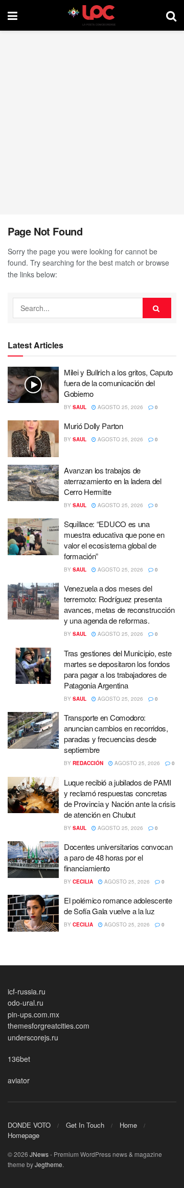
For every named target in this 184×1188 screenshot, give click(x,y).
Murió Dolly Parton (93, 425)
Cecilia (83, 881)
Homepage (23, 1135)
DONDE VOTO (29, 1125)
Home (128, 1125)
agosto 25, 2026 (119, 407)
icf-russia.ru (26, 991)
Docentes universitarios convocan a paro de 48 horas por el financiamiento (118, 857)
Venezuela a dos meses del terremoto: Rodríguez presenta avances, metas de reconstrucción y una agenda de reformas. (119, 604)
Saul (79, 407)
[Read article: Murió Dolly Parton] (33, 438)
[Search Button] (171, 15)
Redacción (88, 763)
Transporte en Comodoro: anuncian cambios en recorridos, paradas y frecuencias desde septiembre (116, 733)
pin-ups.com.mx (33, 1014)
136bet (19, 1059)
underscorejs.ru (33, 1037)
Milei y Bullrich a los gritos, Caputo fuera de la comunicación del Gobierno (118, 383)
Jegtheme (48, 1164)
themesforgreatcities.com (48, 1025)
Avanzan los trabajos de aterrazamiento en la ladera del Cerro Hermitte (113, 481)
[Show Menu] (12, 15)
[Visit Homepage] (92, 15)
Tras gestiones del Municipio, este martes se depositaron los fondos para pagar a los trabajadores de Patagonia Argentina (118, 669)
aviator (19, 1080)
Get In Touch (85, 1125)
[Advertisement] (92, 123)
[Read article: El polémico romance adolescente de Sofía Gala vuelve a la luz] (33, 913)
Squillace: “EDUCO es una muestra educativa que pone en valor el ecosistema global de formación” (114, 539)
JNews (39, 1154)
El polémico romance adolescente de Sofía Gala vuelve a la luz (118, 905)
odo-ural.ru (25, 1002)
